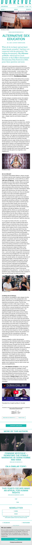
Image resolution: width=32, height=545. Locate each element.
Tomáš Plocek (21, 42)
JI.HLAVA (21, 6)
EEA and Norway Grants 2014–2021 (16, 408)
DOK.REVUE (4, 6)
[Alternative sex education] (16, 20)
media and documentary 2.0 (16, 32)
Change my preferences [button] (16, 542)
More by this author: (16, 431)
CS (30, 6)
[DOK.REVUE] (16, 2)
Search (28, 9)
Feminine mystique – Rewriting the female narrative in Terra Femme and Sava (16, 456)
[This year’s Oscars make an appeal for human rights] (16, 477)
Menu (16, 9)
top (16, 499)
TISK (17, 502)
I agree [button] (16, 539)
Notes (22, 494)
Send (16, 514)
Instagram (26, 522)
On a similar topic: (16, 466)
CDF (27, 6)
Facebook (7, 522)
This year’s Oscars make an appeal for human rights (16, 490)
